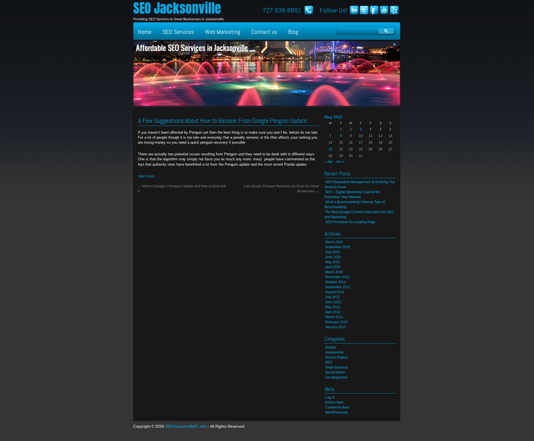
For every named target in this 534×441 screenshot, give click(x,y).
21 (331, 149)
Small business (336, 367)
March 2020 (334, 272)
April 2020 (333, 267)
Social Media (335, 372)
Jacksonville (334, 352)
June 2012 (333, 302)
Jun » (340, 162)
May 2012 (332, 307)
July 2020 (332, 252)
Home (144, 32)
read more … (148, 176)
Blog (293, 32)
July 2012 (332, 297)
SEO (328, 362)
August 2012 (334, 292)
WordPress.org (336, 412)
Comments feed (337, 407)
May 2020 (332, 262)
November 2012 (337, 277)
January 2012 (335, 327)
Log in (330, 397)
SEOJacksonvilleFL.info (186, 426)
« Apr (329, 162)
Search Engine (336, 357)
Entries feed (334, 402)
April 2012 (333, 312)
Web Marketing (222, 32)
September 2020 (337, 247)
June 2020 (333, 257)
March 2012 (334, 317)
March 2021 (334, 242)
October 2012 (335, 282)
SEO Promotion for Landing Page (350, 222)
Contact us (264, 32)
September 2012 (337, 287)
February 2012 (336, 322)
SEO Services (178, 32)
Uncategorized (336, 377)
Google (330, 347)
